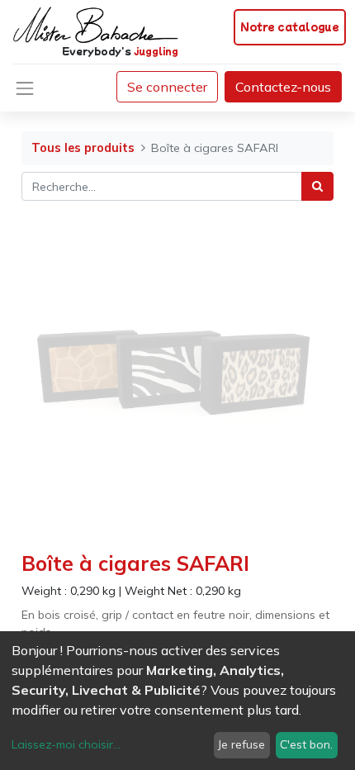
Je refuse (241, 744)
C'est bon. (306, 744)
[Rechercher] (317, 186)
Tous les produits (83, 147)
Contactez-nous (283, 86)
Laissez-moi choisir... (66, 744)
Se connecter (167, 86)
